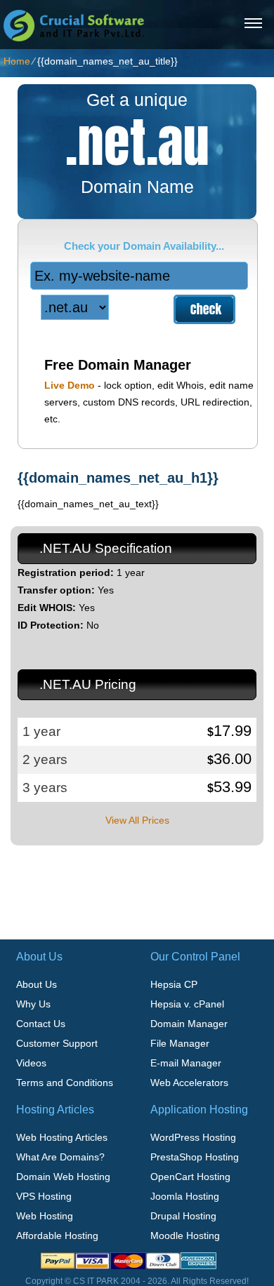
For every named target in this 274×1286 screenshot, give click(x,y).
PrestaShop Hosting (194, 1157)
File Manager (179, 1043)
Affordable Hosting (57, 1235)
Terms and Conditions (64, 1082)
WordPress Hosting (193, 1137)
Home (17, 61)
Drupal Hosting (183, 1215)
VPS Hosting (44, 1196)
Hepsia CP (173, 984)
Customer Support (57, 1043)
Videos (31, 1063)
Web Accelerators (189, 1082)
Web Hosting (44, 1215)
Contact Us (40, 1023)
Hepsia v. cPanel (187, 1004)
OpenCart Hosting (190, 1176)
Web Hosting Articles (61, 1137)
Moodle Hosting (185, 1235)
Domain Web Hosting (63, 1176)
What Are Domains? (60, 1157)
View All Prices (137, 820)
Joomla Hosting (184, 1196)
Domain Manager (189, 1023)
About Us (36, 984)
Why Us (33, 1004)
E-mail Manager (185, 1063)
